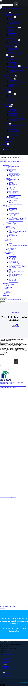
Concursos (5, 288)
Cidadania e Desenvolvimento (15, 204)
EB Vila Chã (11, 186)
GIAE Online (9, 239)
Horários (11, 210)
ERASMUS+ (12, 258)
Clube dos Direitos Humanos (15, 274)
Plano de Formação (13, 200)
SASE (7, 236)
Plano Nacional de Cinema (15, 267)
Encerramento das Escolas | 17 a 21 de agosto (10, 369)
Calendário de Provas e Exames (16, 221)
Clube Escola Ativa (13, 275)
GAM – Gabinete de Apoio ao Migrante (18, 231)
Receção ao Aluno (13, 208)
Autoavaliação (9, 176)
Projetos (7, 253)
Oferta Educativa (12, 211)
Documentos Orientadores (12, 191)
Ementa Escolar (6, 673)
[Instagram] (2, 685)
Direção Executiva (7, 659)
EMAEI (10, 243)
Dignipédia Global (13, 257)
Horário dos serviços (7, 668)
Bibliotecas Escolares (10, 189)
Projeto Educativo (13, 192)
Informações (8, 206)
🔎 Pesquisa (6, 295)
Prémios (5, 289)
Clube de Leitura (12, 279)
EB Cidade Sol (12, 180)
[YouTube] (4, 685)
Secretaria (11, 247)
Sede (10, 188)
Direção (10, 171)
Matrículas (8, 226)
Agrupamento (6, 165)
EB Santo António (13, 184)
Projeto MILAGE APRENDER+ (16, 265)
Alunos (4, 205)
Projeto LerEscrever (13, 262)
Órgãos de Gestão (10, 169)
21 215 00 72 (8, 650)
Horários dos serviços (11, 248)
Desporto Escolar (12, 256)
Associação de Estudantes (11, 223)
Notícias (5, 283)
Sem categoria (15, 312)
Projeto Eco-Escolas (13, 260)
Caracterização (9, 167)
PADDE (10, 201)
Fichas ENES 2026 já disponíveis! (8, 497)
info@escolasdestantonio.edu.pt (11, 654)
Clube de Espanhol (13, 276)
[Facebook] (1, 685)
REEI (10, 269)
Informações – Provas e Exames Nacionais (18, 217)
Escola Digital (9, 250)
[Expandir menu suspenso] (10, 165)
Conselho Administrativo (14, 174)
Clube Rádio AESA (13, 282)
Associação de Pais (13, 228)
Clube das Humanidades (14, 278)
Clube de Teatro (12, 280)
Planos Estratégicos (10, 197)
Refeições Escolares (10, 237)
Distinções (8, 292)
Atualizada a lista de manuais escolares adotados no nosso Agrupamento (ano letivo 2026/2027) (13, 386)
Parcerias (8, 178)
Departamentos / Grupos (14, 175)
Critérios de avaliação (13, 196)
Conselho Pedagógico (14, 173)
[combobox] (6, 362)
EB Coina (11, 182)
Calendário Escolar (13, 209)
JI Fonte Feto (12, 187)
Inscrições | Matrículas (14, 213)
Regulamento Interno (13, 193)
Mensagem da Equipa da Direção (13, 166)
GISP (10, 230)
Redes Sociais (9, 287)
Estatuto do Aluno (10, 222)
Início (4, 163)
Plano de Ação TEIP (13, 199)
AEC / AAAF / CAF (13, 214)
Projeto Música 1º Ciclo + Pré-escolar (17, 266)
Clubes (7, 270)
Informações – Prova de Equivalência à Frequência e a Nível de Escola (17, 219)
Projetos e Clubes (7, 252)
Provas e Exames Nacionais (12, 215)
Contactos (5, 293)
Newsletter (8, 285)
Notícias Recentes (10, 284)
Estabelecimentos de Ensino (12, 179)
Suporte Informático (10, 249)
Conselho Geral (12, 170)
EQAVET (11, 202)
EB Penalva (11, 183)
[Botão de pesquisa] (16, 361)
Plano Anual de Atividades (15, 195)
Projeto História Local (14, 263)
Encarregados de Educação (9, 224)
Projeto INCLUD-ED (14, 261)
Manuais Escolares (13, 232)
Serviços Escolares (10, 227)
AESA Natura (12, 254)
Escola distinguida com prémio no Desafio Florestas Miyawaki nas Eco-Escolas (11, 383)
